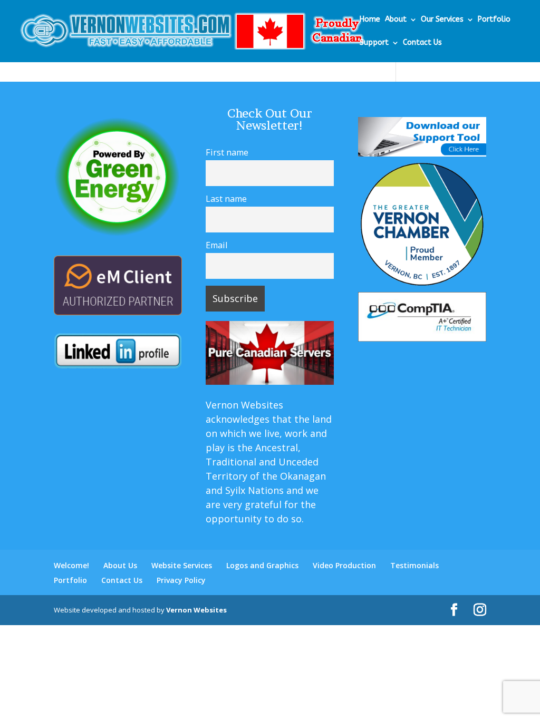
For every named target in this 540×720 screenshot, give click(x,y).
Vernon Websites (196, 610)
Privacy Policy (181, 580)
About (396, 20)
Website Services (181, 565)
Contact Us (422, 43)
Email (216, 245)
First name (227, 152)
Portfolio (494, 20)
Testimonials (414, 565)
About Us (120, 565)
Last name (226, 199)
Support (374, 43)
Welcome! (71, 565)
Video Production (344, 565)
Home (370, 20)
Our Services (442, 20)
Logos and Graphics (262, 565)
